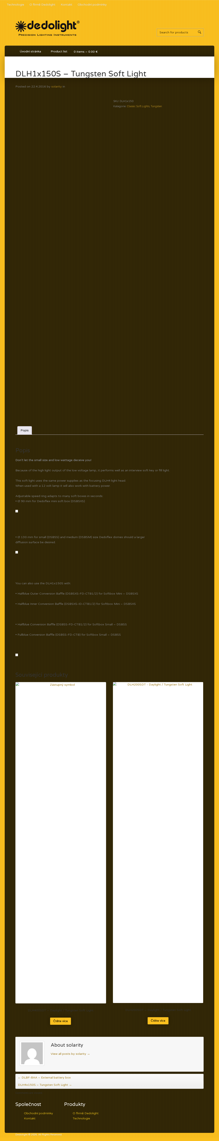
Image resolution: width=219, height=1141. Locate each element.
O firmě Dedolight (42, 4)
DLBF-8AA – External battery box (44, 1077)
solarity (56, 86)
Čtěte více (60, 1021)
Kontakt (66, 4)
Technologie (15, 4)
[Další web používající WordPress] (47, 38)
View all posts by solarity (70, 1054)
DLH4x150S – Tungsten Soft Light (45, 1085)
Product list (56, 52)
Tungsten (156, 106)
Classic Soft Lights (138, 106)
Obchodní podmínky (92, 4)
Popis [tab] (25, 430)
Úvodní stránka (30, 51)
